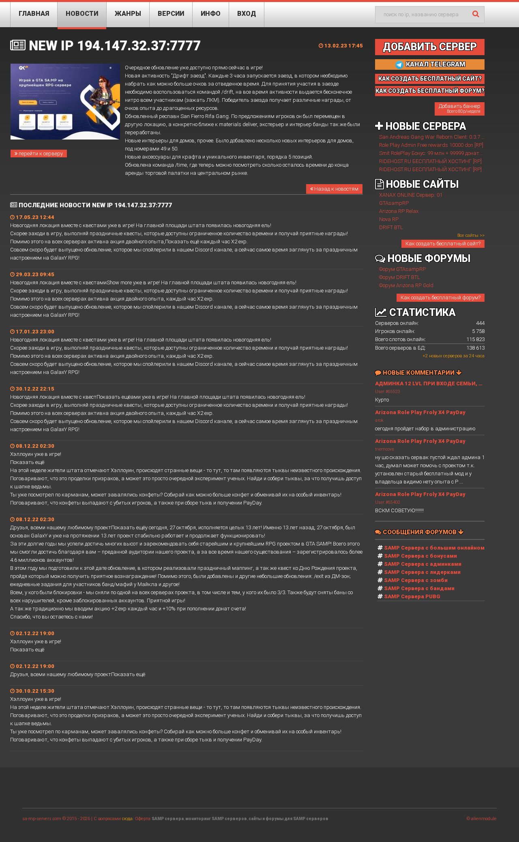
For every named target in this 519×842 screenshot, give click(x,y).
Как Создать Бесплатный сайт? (430, 78)
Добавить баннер (459, 108)
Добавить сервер (430, 47)
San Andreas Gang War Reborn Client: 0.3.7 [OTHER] (439, 137)
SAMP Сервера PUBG (412, 596)
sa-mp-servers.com (41, 818)
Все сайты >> (471, 235)
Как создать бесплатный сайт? (442, 244)
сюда (127, 818)
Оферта (142, 818)
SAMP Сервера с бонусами (420, 556)
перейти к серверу (40, 153)
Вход (246, 13)
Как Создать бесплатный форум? (430, 91)
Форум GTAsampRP (402, 269)
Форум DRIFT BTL (399, 277)
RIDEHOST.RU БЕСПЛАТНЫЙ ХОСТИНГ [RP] (430, 161)
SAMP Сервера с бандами (419, 588)
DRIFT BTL (391, 227)
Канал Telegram (434, 64)
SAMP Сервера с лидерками (422, 572)
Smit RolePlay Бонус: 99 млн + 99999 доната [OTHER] (440, 153)
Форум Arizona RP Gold (406, 285)
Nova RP (389, 219)
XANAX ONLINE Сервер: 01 (410, 195)
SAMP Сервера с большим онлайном (434, 548)
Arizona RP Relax (398, 211)
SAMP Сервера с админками (422, 564)
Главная (34, 13)
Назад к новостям (335, 189)
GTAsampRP (394, 203)
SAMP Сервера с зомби (416, 580)
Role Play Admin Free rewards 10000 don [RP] (431, 145)
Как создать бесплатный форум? (440, 297)
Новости (82, 13)
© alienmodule (482, 818)
